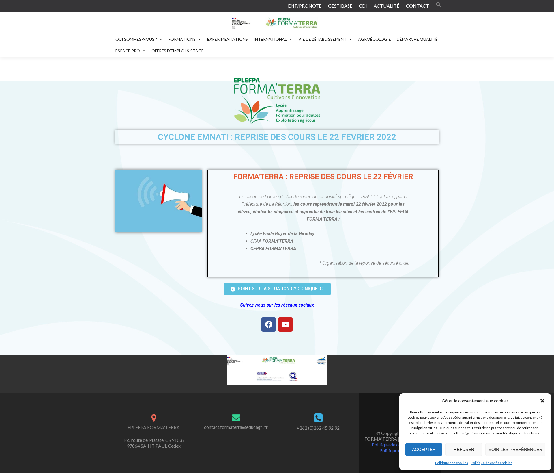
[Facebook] (268, 324)
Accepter (424, 449)
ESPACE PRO (127, 50)
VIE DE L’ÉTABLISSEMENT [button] (322, 39)
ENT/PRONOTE (304, 5)
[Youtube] (285, 324)
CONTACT (417, 5)
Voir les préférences (515, 449)
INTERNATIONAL (270, 39)
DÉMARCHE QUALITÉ (417, 39)
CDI (363, 5)
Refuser (464, 449)
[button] (542, 401)
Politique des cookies (451, 463)
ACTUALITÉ (386, 5)
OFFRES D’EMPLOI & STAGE (177, 50)
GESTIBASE (340, 5)
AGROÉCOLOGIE (374, 39)
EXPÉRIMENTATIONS (227, 39)
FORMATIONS (182, 39)
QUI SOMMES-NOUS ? (136, 39)
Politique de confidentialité (491, 463)
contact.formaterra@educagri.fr (236, 427)
